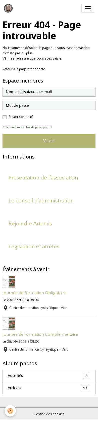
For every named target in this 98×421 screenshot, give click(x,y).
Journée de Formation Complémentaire (40, 334)
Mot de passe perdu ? (39, 127)
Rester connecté (21, 117)
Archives (48, 388)
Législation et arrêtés (34, 247)
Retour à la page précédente (24, 69)
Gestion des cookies (49, 414)
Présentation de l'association (43, 178)
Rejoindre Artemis (30, 224)
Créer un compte (13, 127)
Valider (49, 141)
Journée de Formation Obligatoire (35, 292)
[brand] (9, 8)
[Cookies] (10, 410)
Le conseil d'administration (41, 201)
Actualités (48, 376)
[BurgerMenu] (87, 8)
